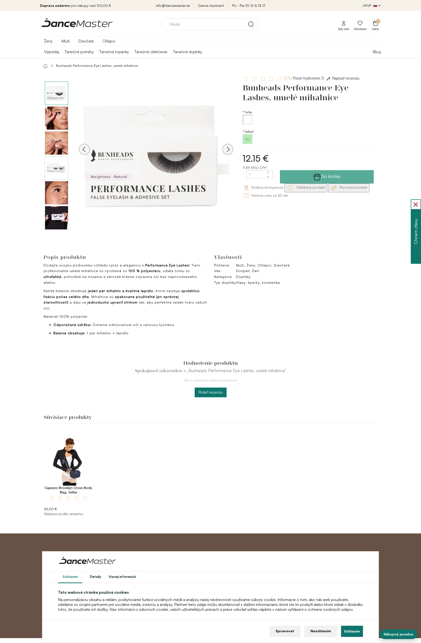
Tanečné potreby (79, 51)
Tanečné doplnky (187, 51)
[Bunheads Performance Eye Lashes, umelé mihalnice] (156, 156)
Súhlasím (352, 631)
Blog (377, 51)
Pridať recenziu (211, 392)
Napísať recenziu (345, 78)
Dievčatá (86, 41)
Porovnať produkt (353, 187)
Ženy (48, 41)
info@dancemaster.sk (173, 5)
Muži (65, 41)
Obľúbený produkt (310, 187)
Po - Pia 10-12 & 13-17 (248, 5)
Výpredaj (51, 51)
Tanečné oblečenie (150, 51)
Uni (247, 139)
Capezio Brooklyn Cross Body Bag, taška (68, 490)
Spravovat (285, 631)
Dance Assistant (211, 5)
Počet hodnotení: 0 (304, 78)
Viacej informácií (122, 576)
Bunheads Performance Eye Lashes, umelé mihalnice (97, 65)
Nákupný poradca (398, 634)
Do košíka (330, 176)
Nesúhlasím (320, 631)
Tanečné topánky (114, 51)
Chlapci (108, 41)
